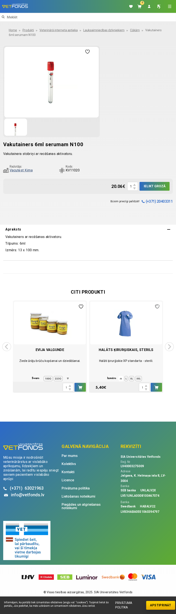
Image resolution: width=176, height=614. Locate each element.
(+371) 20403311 (159, 201)
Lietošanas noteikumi (78, 496)
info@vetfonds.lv (27, 494)
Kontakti (68, 472)
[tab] (88, 229)
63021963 (27, 488)
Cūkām (135, 30)
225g (58, 378)
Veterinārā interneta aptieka (58, 30)
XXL (139, 378)
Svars (35, 378)
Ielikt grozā (154, 186)
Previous (6, 346)
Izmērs (111, 378)
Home (13, 30)
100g (48, 378)
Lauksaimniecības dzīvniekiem (103, 30)
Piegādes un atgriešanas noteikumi (81, 506)
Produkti (28, 30)
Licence (68, 480)
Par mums (70, 456)
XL (131, 378)
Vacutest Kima (21, 170)
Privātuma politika (123, 605)
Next (169, 346)
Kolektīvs (69, 464)
